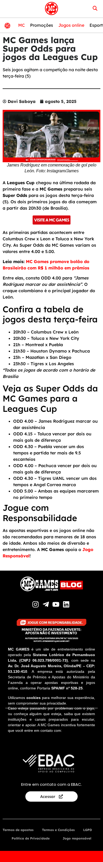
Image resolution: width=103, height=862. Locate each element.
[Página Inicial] (51, 8)
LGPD (87, 830)
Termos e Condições (58, 830)
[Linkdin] (67, 604)
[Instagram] (36, 604)
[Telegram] (46, 604)
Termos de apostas (18, 830)
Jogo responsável (77, 838)
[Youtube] (57, 604)
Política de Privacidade (31, 838)
